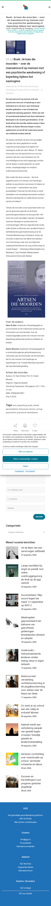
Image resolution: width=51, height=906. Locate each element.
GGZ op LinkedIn (25, 893)
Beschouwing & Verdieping (22, 28)
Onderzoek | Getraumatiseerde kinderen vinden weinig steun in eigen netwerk (32, 657)
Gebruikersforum (25, 871)
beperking (22, 405)
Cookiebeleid (19, 471)
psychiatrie (11, 412)
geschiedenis (12, 409)
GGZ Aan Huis (25, 864)
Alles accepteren (25, 451)
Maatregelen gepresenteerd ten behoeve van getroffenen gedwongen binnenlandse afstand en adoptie (32, 628)
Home (8, 28)
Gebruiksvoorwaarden (25, 846)
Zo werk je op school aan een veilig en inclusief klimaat (32, 709)
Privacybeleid (30, 471)
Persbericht (21, 90)
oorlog (39, 409)
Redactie (35, 90)
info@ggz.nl (25, 839)
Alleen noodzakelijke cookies (25, 459)
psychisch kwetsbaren (27, 412)
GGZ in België (25, 888)
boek (30, 405)
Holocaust (24, 409)
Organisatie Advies (25, 867)
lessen (32, 409)
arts (15, 405)
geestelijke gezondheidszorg (23, 815)
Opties (25, 466)
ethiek (36, 405)
